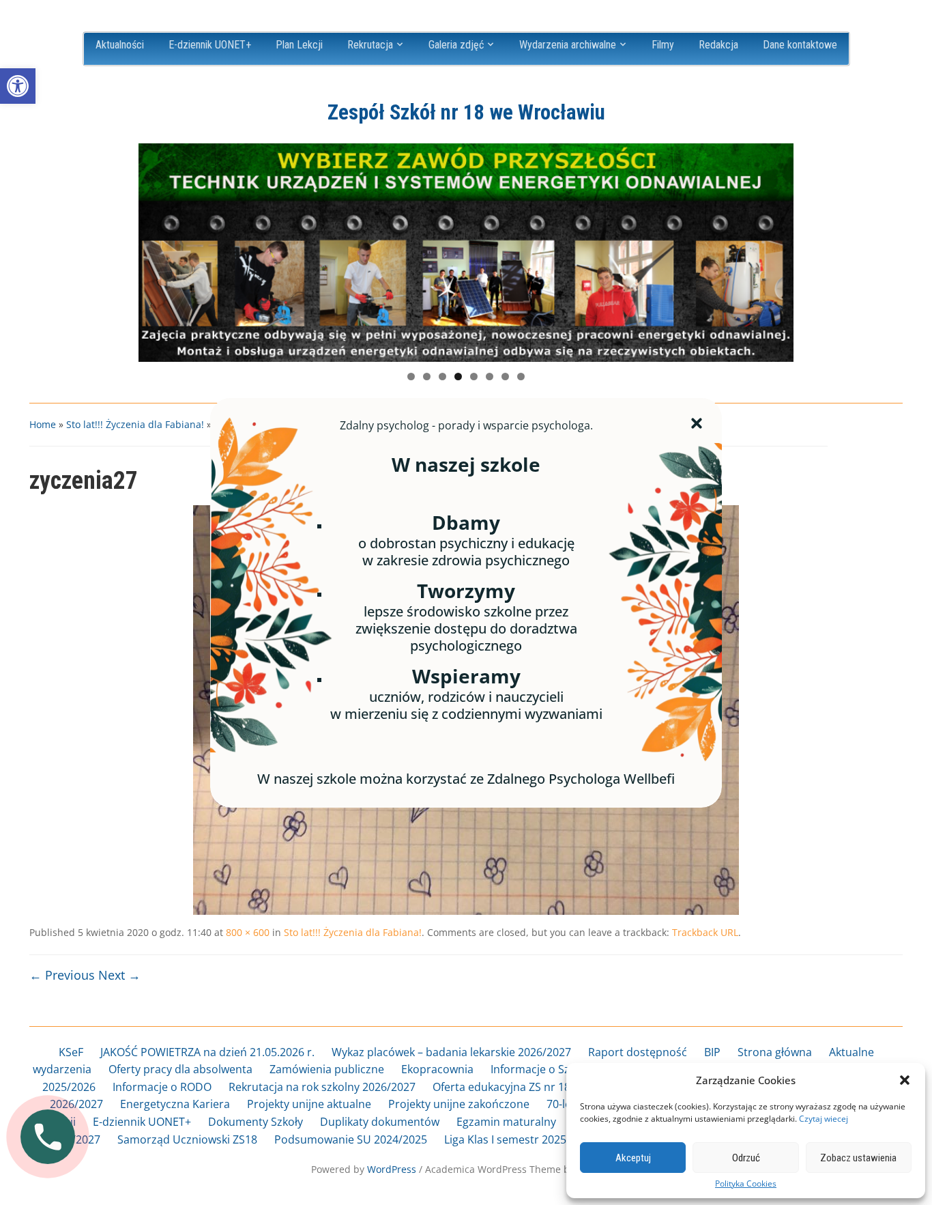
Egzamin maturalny (506, 1121)
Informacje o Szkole (541, 1069)
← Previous (62, 975)
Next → (119, 975)
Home (42, 424)
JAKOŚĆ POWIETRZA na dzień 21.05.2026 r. (207, 1052)
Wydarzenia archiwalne (567, 44)
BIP (712, 1052)
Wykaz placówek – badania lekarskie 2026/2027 (451, 1052)
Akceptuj (633, 1158)
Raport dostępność (637, 1052)
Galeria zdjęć (456, 44)
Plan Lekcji (299, 44)
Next (776, 249)
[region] (466, 252)
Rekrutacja (370, 44)
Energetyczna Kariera (175, 1103)
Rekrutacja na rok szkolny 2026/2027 (322, 1086)
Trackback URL (705, 932)
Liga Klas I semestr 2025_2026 (520, 1139)
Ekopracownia (437, 1069)
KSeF (71, 1052)
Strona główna (775, 1052)
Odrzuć (746, 1158)
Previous (155, 249)
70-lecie (566, 1103)
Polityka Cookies (745, 1184)
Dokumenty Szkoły (255, 1121)
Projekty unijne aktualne (309, 1103)
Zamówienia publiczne (327, 1069)
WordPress (391, 1169)
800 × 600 (248, 932)
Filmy (663, 44)
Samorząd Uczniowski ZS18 (187, 1139)
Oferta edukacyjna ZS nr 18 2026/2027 (529, 1086)
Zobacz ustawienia (858, 1158)
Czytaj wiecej (823, 1118)
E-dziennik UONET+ (210, 44)
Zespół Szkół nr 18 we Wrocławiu (466, 112)
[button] (17, 86)
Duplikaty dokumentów (379, 1121)
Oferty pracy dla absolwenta (180, 1069)
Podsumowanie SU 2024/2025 (350, 1139)
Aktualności (120, 44)
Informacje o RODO (162, 1086)
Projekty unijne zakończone (458, 1103)
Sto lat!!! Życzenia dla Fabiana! (135, 424)
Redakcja (718, 44)
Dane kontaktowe (800, 44)
